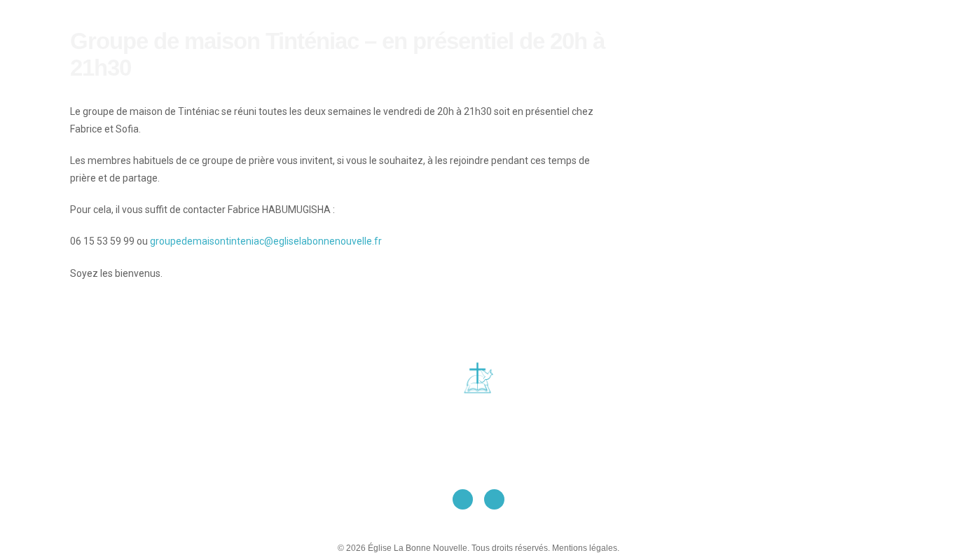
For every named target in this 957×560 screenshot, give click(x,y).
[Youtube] (463, 499)
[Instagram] (494, 499)
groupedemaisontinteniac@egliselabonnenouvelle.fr (266, 241)
